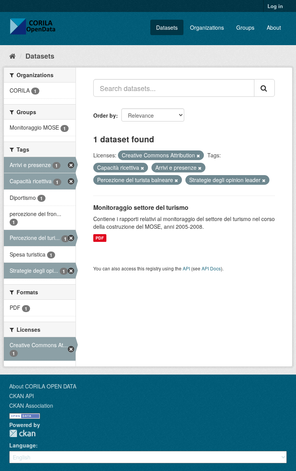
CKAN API (21, 396)
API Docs (211, 268)
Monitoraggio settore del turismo (140, 207)
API (186, 268)
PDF (100, 238)
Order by (104, 115)
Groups (245, 27)
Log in (275, 6)
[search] (264, 88)
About (274, 27)
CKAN (22, 433)
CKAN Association (31, 405)
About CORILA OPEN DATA (42, 386)
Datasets (167, 27)
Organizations (207, 27)
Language (22, 445)
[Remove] (198, 155)
